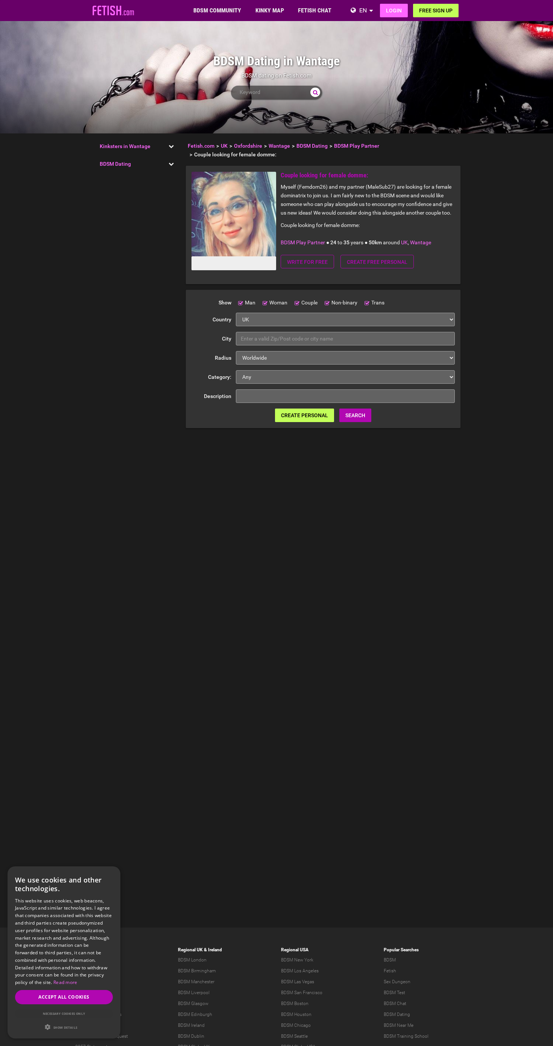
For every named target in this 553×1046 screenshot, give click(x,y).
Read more (65, 982)
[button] (64, 1027)
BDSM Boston (294, 1003)
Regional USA (294, 949)
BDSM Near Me (398, 1025)
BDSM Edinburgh (195, 1014)
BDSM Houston (296, 1014)
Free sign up (436, 11)
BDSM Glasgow (193, 1003)
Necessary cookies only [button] (64, 1013)
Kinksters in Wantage (125, 146)
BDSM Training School (406, 1036)
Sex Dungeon (397, 981)
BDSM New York (297, 960)
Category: (219, 377)
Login (394, 11)
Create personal (304, 415)
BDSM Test (394, 992)
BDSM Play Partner (303, 242)
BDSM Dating (115, 164)
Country (222, 319)
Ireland (215, 949)
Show (225, 303)
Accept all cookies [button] (63, 997)
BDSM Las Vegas (297, 981)
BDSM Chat (395, 1003)
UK (404, 242)
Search (355, 415)
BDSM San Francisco (301, 992)
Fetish (390, 970)
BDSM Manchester (196, 981)
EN (363, 10)
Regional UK (190, 949)
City (226, 339)
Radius (223, 358)
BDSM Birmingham (197, 970)
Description (217, 396)
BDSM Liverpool (194, 992)
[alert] (64, 952)
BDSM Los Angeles (300, 970)
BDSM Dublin (191, 1036)
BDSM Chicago (296, 1025)
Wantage (420, 242)
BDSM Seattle (294, 1036)
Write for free (307, 262)
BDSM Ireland (191, 1025)
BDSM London (192, 960)
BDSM (390, 960)
